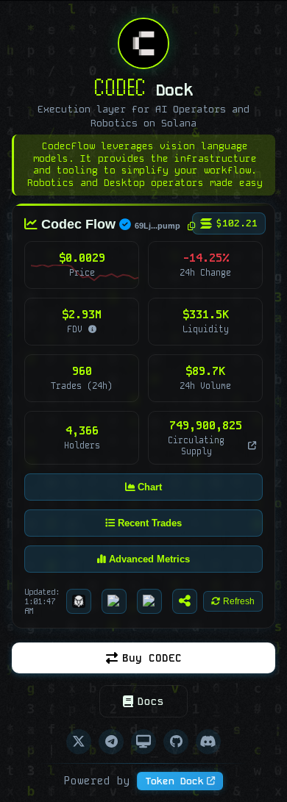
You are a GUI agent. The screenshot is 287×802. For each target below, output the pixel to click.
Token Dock (174, 781)
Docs (151, 701)
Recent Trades (148, 522)
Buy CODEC (152, 658)
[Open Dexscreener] (78, 601)
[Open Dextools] (149, 601)
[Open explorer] (250, 445)
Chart (148, 486)
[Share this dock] (184, 601)
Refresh (239, 601)
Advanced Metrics (148, 558)
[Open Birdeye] (114, 601)
